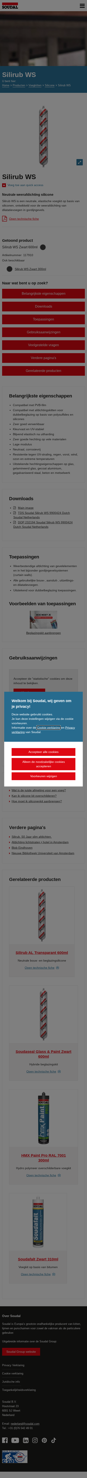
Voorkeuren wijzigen (43, 776)
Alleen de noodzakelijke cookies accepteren (43, 764)
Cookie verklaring (48, 727)
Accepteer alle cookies (43, 752)
